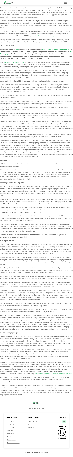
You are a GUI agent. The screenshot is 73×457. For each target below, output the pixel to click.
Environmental (32, 421)
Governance (31, 427)
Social (29, 424)
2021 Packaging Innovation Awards (55, 49)
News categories (33, 417)
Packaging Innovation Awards (13, 62)
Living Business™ (12, 417)
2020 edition (11, 427)
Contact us (10, 434)
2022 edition (11, 421)
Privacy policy (11, 440)
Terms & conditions (13, 443)
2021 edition (11, 424)
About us (10, 431)
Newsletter (10, 437)
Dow (17, 49)
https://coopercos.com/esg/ (44, 36)
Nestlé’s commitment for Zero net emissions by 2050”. (53, 374)
